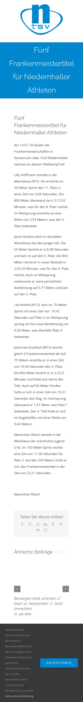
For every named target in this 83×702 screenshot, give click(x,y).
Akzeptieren (59, 663)
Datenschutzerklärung (19, 696)
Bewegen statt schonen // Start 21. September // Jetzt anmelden (38, 603)
